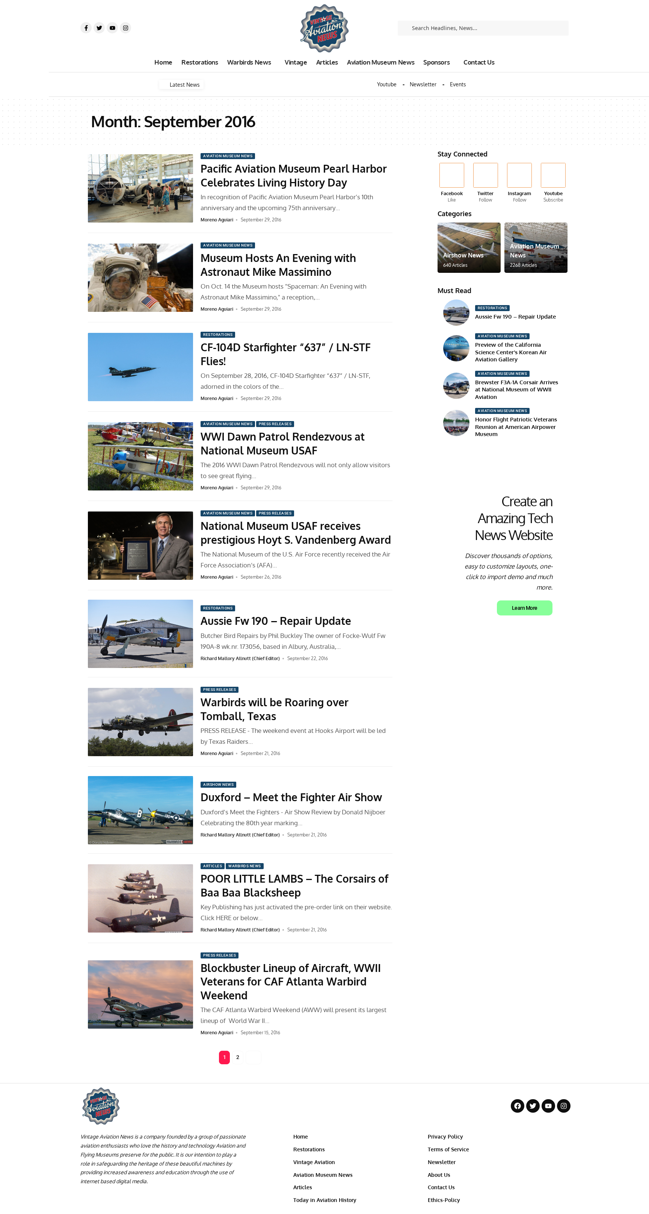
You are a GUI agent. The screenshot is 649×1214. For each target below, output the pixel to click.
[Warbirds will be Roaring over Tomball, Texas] (140, 722)
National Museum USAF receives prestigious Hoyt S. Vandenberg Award (296, 532)
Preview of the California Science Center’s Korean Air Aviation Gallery (511, 352)
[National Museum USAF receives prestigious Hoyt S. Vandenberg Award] (140, 545)
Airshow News (218, 784)
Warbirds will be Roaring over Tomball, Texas (275, 708)
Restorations (217, 334)
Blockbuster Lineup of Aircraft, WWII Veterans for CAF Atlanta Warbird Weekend (291, 981)
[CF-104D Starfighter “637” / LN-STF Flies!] (140, 367)
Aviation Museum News (227, 156)
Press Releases (275, 424)
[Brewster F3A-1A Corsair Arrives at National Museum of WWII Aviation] (456, 386)
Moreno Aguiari (217, 220)
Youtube (387, 84)
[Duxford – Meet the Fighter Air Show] (140, 810)
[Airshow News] (469, 248)
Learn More (524, 608)
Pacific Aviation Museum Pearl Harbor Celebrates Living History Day (294, 175)
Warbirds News (244, 866)
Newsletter (423, 84)
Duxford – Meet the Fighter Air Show (291, 797)
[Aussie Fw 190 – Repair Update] (140, 634)
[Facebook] (452, 183)
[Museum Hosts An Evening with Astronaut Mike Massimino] (140, 278)
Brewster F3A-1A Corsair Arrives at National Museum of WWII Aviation (516, 389)
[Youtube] (112, 27)
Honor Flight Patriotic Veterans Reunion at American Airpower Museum (516, 427)
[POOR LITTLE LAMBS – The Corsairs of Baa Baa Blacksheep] (140, 898)
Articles (212, 866)
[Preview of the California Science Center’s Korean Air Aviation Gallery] (456, 348)
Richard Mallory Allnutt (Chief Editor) (240, 658)
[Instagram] (125, 27)
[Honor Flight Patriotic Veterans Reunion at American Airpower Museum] (456, 423)
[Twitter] (99, 27)
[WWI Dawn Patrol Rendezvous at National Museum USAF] (140, 456)
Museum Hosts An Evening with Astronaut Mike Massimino (278, 264)
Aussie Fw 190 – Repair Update (276, 620)
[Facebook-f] (86, 27)
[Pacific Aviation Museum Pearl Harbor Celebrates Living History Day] (140, 188)
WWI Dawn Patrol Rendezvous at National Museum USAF (283, 443)
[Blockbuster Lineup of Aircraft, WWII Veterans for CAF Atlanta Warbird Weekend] (140, 994)
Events (458, 84)
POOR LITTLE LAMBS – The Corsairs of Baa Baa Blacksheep (294, 885)
